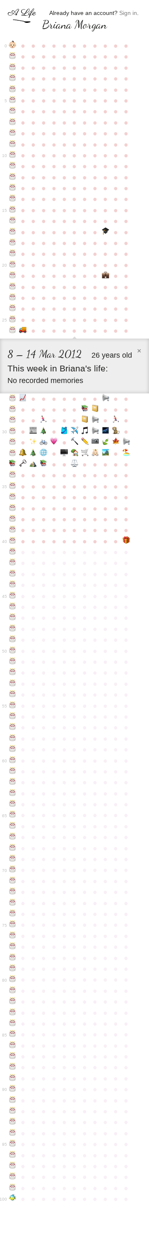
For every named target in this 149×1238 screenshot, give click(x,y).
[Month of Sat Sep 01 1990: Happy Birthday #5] (12, 100)
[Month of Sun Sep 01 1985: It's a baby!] (12, 45)
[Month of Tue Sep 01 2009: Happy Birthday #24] (12, 308)
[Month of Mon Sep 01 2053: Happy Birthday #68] (12, 848)
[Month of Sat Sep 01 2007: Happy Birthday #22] (12, 287)
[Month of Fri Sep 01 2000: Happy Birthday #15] (12, 210)
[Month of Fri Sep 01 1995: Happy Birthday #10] (12, 155)
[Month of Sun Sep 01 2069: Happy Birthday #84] (12, 1023)
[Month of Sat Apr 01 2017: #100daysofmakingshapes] (84, 442)
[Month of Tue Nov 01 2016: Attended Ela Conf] (33, 442)
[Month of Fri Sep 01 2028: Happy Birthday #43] (12, 574)
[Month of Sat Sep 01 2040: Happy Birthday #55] (12, 705)
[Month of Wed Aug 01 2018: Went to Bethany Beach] (126, 453)
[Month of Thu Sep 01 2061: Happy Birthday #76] (12, 936)
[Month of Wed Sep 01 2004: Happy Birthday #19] (12, 253)
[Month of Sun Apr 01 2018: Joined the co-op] (84, 453)
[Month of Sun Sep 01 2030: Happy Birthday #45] (12, 596)
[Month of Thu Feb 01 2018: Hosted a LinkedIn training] (64, 453)
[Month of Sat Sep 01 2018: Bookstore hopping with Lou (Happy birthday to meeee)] (12, 464)
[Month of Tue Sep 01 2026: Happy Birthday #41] (12, 552)
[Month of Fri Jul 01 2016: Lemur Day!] (116, 431)
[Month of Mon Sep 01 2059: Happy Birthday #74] (12, 914)
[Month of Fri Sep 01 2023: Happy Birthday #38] (12, 519)
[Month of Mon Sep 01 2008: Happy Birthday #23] (12, 297)
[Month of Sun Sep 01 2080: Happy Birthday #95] (12, 1144)
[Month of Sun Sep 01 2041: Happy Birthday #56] (12, 716)
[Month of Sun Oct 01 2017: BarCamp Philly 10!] (23, 453)
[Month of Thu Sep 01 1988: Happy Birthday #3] (12, 78)
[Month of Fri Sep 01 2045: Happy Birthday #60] (12, 760)
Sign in (128, 13)
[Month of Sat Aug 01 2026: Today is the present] (126, 541)
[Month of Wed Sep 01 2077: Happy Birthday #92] (12, 1111)
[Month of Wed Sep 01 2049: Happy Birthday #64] (12, 804)
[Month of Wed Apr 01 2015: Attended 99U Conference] (84, 420)
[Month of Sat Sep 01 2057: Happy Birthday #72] (12, 892)
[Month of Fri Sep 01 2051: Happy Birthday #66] (12, 826)
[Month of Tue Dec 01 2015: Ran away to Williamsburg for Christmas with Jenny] (43, 431)
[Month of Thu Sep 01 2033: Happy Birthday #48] (12, 629)
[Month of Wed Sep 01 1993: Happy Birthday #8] (12, 133)
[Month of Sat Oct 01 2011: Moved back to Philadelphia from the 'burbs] (23, 330)
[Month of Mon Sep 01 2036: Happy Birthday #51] (12, 661)
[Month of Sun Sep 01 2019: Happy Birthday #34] (12, 475)
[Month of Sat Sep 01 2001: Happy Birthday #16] (12, 221)
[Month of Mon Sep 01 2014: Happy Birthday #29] (12, 420)
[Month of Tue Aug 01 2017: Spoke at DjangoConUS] (126, 442)
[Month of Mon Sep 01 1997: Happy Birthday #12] (12, 177)
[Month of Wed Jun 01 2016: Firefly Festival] (105, 431)
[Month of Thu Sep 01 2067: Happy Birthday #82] (12, 1001)
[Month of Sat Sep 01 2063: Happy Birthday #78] (12, 958)
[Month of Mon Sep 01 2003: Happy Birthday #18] (12, 243)
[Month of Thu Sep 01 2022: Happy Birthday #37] (12, 508)
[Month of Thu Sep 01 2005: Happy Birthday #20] (12, 265)
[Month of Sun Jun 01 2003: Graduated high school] (105, 232)
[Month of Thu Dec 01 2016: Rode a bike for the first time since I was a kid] (43, 442)
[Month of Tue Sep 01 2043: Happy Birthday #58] (12, 738)
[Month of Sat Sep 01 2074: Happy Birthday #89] (12, 1078)
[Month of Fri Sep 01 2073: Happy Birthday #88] (12, 1067)
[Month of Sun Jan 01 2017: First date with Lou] (54, 442)
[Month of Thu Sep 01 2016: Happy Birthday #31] (12, 442)
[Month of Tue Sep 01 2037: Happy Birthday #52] (12, 672)
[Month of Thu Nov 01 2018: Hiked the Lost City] (33, 464)
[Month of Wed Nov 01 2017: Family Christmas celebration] (33, 453)
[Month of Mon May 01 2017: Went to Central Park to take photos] (95, 442)
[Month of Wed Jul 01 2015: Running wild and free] (116, 420)
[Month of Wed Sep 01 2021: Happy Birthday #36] (12, 497)
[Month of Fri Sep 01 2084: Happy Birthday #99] (12, 1188)
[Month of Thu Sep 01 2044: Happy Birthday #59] (12, 749)
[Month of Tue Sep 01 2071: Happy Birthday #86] (12, 1045)
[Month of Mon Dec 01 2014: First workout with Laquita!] (43, 420)
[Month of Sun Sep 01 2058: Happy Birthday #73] (12, 903)
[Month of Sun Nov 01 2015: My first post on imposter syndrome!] (33, 431)
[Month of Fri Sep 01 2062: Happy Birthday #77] (12, 946)
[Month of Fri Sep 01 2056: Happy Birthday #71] (12, 881)
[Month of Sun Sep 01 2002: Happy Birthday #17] (12, 232)
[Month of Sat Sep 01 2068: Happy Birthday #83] (12, 1012)
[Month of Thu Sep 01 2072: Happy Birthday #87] (12, 1056)
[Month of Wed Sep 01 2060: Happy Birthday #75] (12, 924)
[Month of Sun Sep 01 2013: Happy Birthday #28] (12, 409)
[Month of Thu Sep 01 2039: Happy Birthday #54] (12, 694)
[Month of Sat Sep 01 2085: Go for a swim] (12, 1199)
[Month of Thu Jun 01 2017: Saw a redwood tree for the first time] (105, 442)
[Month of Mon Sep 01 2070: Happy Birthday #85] (12, 1034)
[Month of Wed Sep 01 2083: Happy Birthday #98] (12, 1177)
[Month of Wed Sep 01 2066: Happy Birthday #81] (12, 990)
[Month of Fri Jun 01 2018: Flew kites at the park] (105, 453)
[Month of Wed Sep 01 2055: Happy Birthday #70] (12, 870)
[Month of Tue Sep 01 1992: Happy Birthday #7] (12, 122)
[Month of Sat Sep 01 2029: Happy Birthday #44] (12, 585)
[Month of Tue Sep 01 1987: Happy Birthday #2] (12, 67)
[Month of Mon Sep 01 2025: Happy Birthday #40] (12, 541)
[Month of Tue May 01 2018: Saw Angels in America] (95, 453)
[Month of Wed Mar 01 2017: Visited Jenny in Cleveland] (75, 442)
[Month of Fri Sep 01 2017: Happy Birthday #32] (12, 453)
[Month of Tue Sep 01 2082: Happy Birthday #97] (12, 1166)
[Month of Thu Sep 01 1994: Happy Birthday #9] (12, 144)
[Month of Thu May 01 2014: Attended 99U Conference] (95, 409)
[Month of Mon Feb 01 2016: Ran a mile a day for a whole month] (64, 431)
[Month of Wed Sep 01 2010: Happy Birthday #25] (12, 319)
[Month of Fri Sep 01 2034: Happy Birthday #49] (12, 639)
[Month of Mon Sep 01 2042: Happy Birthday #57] (12, 727)
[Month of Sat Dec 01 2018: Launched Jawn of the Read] (43, 464)
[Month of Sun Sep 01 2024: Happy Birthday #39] (12, 530)
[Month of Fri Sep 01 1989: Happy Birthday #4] (12, 89)
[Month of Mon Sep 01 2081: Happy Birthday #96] (12, 1155)
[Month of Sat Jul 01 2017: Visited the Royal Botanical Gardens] (116, 442)
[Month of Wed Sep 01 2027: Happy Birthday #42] (12, 563)
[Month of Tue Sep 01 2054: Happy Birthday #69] (12, 859)
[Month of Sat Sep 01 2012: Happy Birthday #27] (12, 398)
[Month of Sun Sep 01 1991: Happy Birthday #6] (12, 111)
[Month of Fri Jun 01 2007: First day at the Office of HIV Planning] (105, 275)
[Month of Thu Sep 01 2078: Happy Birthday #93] (12, 1122)
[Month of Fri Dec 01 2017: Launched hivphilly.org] (43, 453)
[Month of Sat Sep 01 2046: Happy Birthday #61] (12, 771)
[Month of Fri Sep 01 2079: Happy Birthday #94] (12, 1133)
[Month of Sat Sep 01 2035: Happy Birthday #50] (12, 651)
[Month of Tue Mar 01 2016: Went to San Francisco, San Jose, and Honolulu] (75, 431)
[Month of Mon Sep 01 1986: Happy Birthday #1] (12, 56)
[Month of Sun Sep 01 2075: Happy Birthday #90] (12, 1089)
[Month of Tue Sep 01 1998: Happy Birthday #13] (12, 188)
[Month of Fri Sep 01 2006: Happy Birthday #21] (12, 275)
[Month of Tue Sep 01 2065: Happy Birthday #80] (12, 979)
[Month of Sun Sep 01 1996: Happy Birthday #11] (12, 166)
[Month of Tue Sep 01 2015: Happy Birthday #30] (12, 431)
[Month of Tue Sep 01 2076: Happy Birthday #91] (12, 1100)
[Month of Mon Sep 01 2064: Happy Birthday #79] (12, 968)
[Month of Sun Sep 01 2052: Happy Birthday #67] (12, 837)
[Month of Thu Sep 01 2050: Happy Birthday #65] (12, 815)
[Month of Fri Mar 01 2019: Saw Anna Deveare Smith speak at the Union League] (75, 464)
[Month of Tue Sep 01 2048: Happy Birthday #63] (12, 793)
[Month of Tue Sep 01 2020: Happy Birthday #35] (12, 486)
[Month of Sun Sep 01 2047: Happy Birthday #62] (12, 782)
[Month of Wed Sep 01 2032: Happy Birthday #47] (12, 617)
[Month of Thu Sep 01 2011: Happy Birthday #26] (12, 330)
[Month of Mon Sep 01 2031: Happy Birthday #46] (12, 607)
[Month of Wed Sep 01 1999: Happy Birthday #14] (12, 199)
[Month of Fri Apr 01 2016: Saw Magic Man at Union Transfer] (84, 431)
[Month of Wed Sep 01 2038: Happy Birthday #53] (12, 683)
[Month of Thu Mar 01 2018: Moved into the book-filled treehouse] (75, 453)
